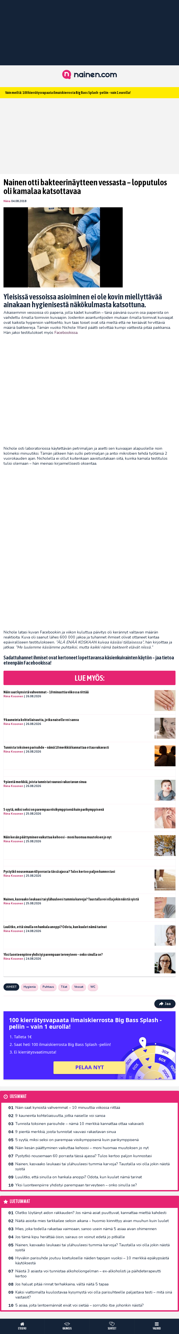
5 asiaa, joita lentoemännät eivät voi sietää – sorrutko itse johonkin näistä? (79, 1305)
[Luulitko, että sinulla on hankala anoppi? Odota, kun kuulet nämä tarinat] (165, 935)
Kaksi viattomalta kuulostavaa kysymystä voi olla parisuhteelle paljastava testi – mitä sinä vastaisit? (93, 1295)
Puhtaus (48, 987)
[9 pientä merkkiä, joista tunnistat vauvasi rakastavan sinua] (165, 790)
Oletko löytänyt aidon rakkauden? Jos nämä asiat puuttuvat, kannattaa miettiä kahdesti (90, 1212)
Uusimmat (18, 1096)
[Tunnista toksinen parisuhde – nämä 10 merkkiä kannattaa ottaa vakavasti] (165, 755)
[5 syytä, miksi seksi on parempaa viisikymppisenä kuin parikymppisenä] (165, 817)
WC (92, 987)
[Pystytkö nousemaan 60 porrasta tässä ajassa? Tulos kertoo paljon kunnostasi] (165, 880)
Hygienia (30, 987)
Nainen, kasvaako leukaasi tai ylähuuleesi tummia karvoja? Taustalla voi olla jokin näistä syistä (71, 899)
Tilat (64, 987)
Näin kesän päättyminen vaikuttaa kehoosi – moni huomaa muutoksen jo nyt (57, 837)
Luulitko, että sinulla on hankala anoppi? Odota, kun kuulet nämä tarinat (55, 927)
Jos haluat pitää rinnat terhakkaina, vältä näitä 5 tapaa (61, 1284)
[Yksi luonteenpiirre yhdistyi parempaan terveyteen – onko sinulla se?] (165, 962)
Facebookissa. (66, 332)
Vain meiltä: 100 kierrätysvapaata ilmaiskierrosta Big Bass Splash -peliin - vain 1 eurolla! (68, 92)
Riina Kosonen (13, 696)
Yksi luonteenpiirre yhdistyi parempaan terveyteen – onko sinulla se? (53, 954)
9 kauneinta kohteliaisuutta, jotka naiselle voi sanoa (41, 720)
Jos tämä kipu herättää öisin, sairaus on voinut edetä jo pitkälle (70, 1236)
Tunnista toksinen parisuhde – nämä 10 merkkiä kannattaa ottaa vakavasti (56, 747)
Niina (6, 201)
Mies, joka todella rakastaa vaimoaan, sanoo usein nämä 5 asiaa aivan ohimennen (86, 1228)
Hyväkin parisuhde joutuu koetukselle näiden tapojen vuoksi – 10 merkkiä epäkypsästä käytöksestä (92, 1260)
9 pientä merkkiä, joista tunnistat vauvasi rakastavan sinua (44, 782)
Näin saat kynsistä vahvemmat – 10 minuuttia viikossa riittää (46, 692)
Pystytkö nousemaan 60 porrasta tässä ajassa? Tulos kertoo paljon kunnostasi (59, 871)
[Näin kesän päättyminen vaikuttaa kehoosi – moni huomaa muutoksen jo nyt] (165, 845)
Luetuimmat (20, 1201)
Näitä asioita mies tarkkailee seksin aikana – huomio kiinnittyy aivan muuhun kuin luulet (92, 1220)
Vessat (78, 987)
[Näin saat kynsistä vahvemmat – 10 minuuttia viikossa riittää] (165, 700)
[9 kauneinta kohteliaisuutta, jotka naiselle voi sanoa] (165, 728)
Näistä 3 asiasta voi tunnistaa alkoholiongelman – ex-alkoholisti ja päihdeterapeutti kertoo (88, 1273)
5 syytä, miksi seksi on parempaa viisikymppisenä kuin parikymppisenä (53, 809)
